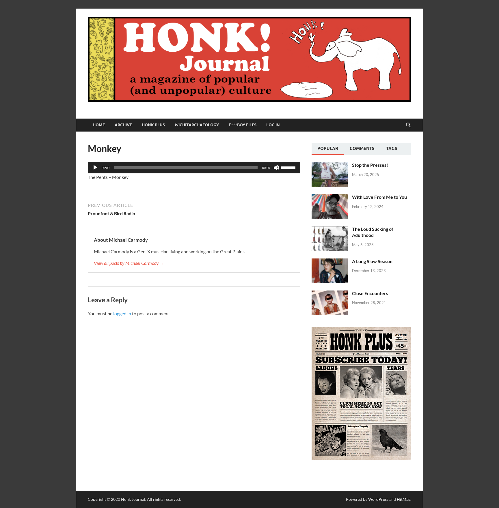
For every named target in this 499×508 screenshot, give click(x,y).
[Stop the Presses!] (330, 165)
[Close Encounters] (330, 294)
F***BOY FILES (242, 125)
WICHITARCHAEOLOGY (197, 125)
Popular (327, 148)
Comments (362, 148)
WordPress (378, 499)
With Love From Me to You (379, 197)
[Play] (95, 167)
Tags (391, 148)
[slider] (289, 167)
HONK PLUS (153, 125)
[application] (194, 167)
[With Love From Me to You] (330, 197)
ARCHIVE (123, 125)
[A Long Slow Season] (330, 262)
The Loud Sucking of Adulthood (372, 232)
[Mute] (276, 167)
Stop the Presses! (370, 165)
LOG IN (273, 125)
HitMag (403, 499)
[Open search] (408, 125)
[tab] (328, 149)
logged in (122, 313)
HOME (99, 125)
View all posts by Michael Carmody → (129, 263)
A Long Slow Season (372, 261)
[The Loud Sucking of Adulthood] (330, 229)
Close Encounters (370, 293)
